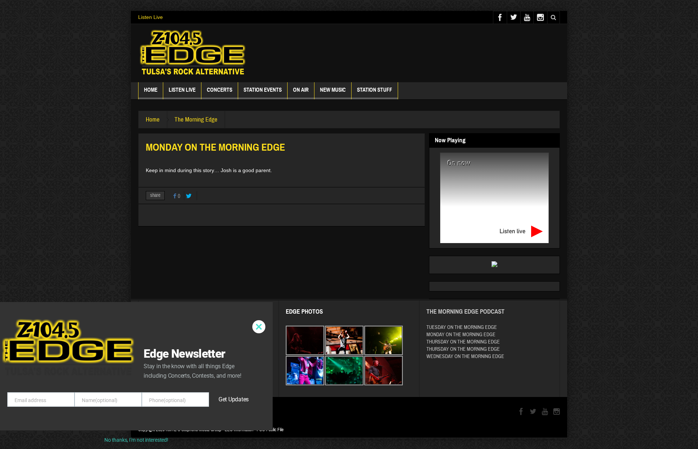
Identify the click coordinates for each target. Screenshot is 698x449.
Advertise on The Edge (171, 376)
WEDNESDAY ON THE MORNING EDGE (465, 356)
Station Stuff (374, 90)
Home (150, 90)
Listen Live (150, 17)
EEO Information (239, 430)
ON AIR (301, 90)
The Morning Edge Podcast (465, 311)
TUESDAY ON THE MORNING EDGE (461, 327)
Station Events (263, 90)
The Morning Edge (195, 119)
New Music (333, 90)
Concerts (219, 90)
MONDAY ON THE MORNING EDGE (461, 334)
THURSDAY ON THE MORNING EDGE (463, 342)
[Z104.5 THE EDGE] (192, 53)
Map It (192, 343)
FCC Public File (270, 430)
